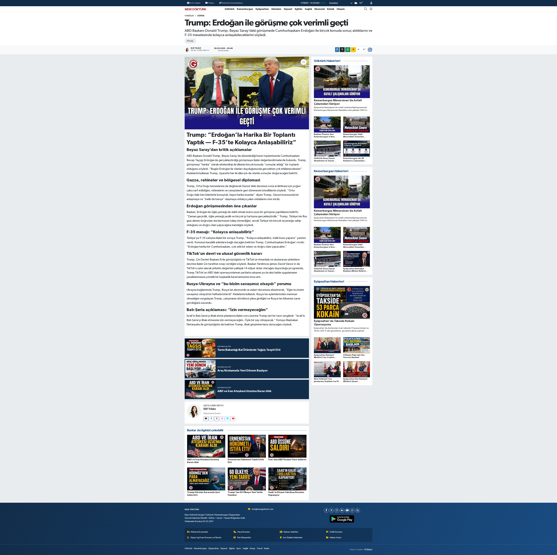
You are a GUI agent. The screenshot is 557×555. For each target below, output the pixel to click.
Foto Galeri (195, 3)
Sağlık (308, 9)
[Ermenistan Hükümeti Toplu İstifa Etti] (247, 446)
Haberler (189, 16)
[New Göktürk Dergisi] (195, 9)
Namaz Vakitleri (291, 532)
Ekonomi (319, 9)
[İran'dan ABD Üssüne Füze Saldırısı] (287, 446)
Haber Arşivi (335, 537)
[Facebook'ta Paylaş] (337, 49)
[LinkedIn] (342, 510)
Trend (259, 548)
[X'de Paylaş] (342, 49)
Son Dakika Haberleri (292, 537)
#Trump (190, 41)
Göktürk (229, 9)
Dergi (252, 548)
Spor (238, 548)
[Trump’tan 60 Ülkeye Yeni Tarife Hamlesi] (247, 479)
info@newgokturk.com (262, 509)
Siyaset (288, 9)
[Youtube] (232, 418)
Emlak (330, 9)
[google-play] (342, 519)
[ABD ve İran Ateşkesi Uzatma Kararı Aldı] (206, 446)
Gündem (276, 9)
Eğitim (298, 9)
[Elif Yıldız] (194, 411)
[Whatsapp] (352, 510)
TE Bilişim (368, 549)
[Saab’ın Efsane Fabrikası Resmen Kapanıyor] (287, 479)
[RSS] (357, 510)
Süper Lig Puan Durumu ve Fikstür (205, 537)
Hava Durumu (243, 532)
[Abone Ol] (369, 50)
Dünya (200, 16)
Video (211, 3)
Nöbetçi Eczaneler (199, 532)
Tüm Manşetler (244, 537)
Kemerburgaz (245, 9)
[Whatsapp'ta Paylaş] (347, 49)
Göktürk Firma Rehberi (232, 3)
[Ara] (365, 9)
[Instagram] (222, 418)
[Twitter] (216, 418)
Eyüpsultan (262, 9)
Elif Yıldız (210, 409)
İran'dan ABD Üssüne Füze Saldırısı (287, 459)
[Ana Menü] (371, 9)
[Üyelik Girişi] (370, 3)
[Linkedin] (227, 418)
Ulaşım (341, 9)
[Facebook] (211, 418)
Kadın (266, 548)
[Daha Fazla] (353, 49)
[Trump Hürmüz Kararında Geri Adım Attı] (206, 479)
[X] (331, 510)
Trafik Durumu (335, 532)
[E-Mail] (206, 418)
